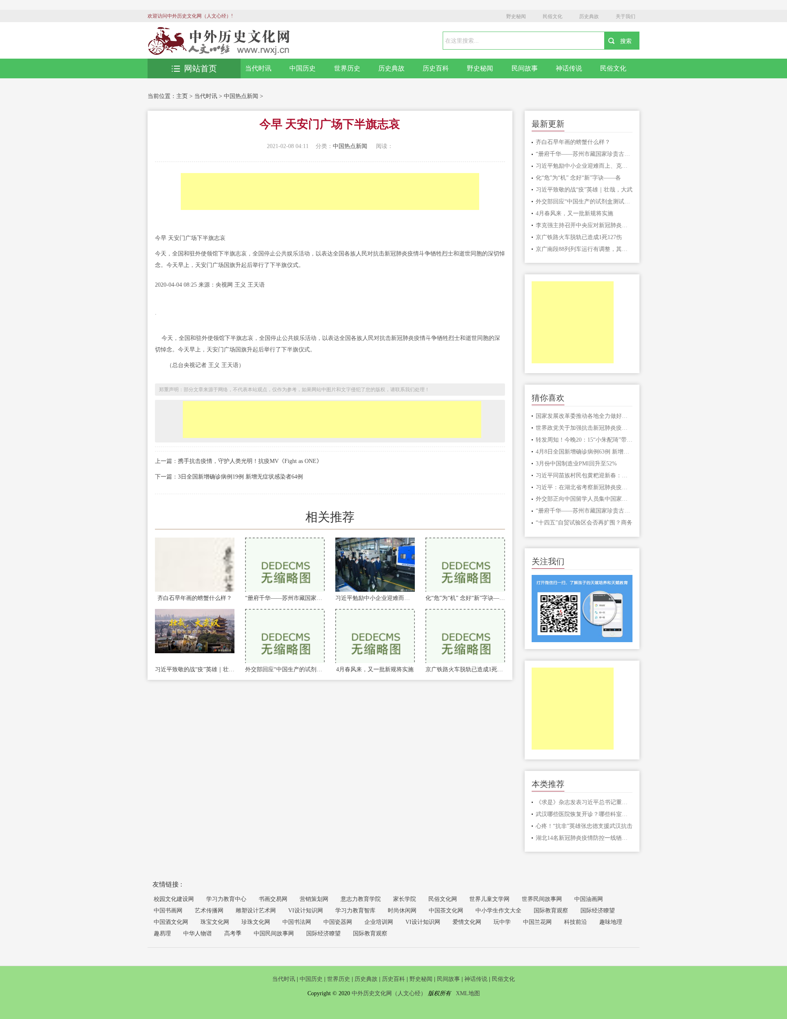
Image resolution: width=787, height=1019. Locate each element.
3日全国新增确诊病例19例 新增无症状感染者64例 (240, 477)
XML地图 (468, 993)
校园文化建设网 (174, 899)
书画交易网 (273, 899)
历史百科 (436, 68)
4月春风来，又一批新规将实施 (375, 669)
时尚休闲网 (402, 910)
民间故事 (525, 68)
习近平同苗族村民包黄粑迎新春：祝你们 (584, 475)
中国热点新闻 (241, 96)
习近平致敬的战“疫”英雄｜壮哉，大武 (194, 669)
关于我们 (625, 16)
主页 (182, 96)
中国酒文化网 (171, 922)
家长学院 (404, 899)
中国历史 (302, 68)
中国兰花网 (537, 922)
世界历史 (347, 68)
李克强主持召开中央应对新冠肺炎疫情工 (584, 225)
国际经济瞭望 (597, 910)
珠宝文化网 (214, 922)
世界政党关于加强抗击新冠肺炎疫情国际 (584, 428)
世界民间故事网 (542, 899)
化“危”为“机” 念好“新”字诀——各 (465, 598)
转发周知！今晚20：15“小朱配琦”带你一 (584, 440)
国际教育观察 (551, 910)
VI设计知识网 (305, 910)
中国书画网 (168, 910)
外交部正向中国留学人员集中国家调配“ (584, 499)
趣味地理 (610, 922)
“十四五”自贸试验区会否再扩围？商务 (584, 523)
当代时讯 (258, 68)
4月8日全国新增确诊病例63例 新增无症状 (584, 452)
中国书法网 (296, 922)
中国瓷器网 (337, 922)
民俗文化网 (442, 899)
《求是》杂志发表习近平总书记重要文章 (584, 802)
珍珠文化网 (255, 922)
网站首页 (200, 68)
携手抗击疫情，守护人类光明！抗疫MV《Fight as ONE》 (250, 461)
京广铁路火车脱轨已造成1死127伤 (465, 669)
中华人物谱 (197, 933)
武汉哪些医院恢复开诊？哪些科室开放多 (584, 814)
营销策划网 (314, 899)
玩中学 (502, 922)
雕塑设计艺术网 (256, 910)
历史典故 (589, 16)
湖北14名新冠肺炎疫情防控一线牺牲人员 (584, 838)
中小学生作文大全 (498, 910)
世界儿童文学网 (489, 899)
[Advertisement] (330, 191)
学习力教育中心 (226, 899)
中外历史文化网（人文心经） (389, 993)
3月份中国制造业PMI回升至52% (576, 463)
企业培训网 (378, 922)
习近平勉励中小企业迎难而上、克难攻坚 (375, 598)
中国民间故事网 (274, 933)
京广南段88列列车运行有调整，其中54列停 (584, 249)
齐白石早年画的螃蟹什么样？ (194, 598)
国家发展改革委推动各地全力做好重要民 (584, 416)
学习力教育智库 (355, 910)
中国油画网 (588, 899)
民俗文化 (552, 16)
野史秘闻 (516, 16)
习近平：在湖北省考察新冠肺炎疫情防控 (584, 487)
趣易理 (162, 933)
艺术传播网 (209, 910)
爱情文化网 (467, 922)
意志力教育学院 (361, 899)
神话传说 (569, 68)
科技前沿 (575, 922)
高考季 (232, 933)
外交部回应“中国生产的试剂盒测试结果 (285, 669)
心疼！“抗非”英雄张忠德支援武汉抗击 (584, 826)
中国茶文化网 (446, 910)
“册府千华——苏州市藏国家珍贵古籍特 (285, 598)
